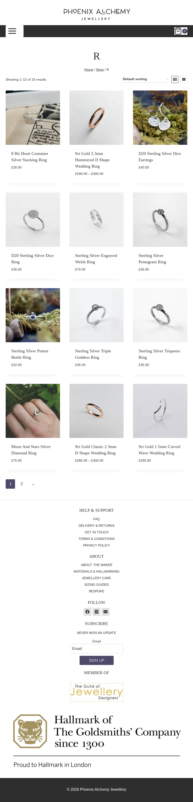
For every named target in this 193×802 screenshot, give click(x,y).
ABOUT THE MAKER (96, 565)
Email (96, 641)
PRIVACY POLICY (96, 545)
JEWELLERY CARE (96, 578)
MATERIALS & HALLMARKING (97, 571)
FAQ (96, 519)
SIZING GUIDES (96, 584)
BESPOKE (96, 591)
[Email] (106, 612)
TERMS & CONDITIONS (96, 539)
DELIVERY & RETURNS (96, 525)
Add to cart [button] (150, 181)
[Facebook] (88, 612)
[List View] (183, 79)
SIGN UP (96, 660)
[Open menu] (15, 31)
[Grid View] (174, 79)
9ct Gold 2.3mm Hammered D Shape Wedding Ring (92, 160)
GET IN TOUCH (97, 532)
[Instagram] (96, 612)
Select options (25, 181)
